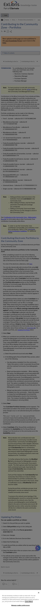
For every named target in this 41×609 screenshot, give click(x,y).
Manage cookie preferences (20, 605)
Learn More (29, 601)
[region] (20, 599)
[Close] (38, 593)
